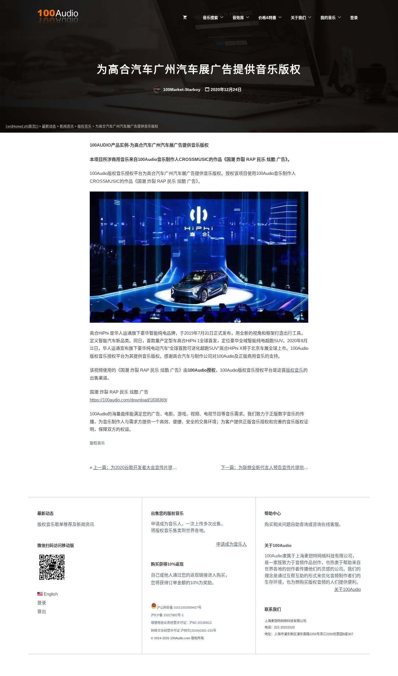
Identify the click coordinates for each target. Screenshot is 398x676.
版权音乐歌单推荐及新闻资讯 (65, 524)
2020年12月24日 (226, 89)
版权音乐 (294, 370)
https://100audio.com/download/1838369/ (128, 399)
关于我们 (298, 17)
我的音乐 (328, 17)
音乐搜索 (210, 17)
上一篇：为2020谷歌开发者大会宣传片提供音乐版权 (143, 467)
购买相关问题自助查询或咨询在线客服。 (304, 524)
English (50, 593)
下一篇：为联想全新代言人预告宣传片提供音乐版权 (271, 467)
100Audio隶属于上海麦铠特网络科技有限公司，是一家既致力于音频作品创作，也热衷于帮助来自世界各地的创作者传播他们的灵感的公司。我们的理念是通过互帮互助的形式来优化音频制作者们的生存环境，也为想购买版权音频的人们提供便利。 (313, 568)
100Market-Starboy (181, 89)
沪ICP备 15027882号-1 (167, 615)
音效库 (238, 17)
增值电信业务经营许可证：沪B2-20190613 (181, 622)
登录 (354, 17)
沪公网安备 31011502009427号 (179, 607)
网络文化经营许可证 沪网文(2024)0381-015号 (183, 630)
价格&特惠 (267, 17)
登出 (41, 611)
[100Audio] (57, 18)
